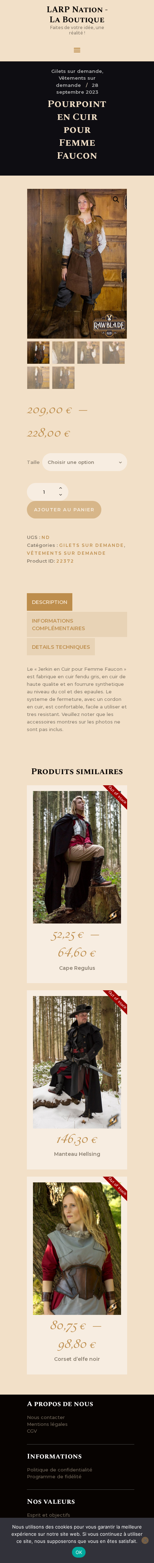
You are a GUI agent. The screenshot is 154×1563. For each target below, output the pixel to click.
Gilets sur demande (91, 545)
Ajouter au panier (64, 509)
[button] (116, 199)
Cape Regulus (77, 968)
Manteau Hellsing (77, 1154)
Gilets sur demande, (77, 71)
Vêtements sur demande (66, 553)
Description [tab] (49, 602)
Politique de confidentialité (59, 1470)
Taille (33, 462)
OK (79, 1552)
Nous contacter (46, 1417)
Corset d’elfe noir (77, 1359)
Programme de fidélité (54, 1476)
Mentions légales (47, 1424)
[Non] (145, 1540)
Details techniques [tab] (61, 647)
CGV (32, 1431)
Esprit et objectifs (48, 1515)
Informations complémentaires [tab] (58, 625)
